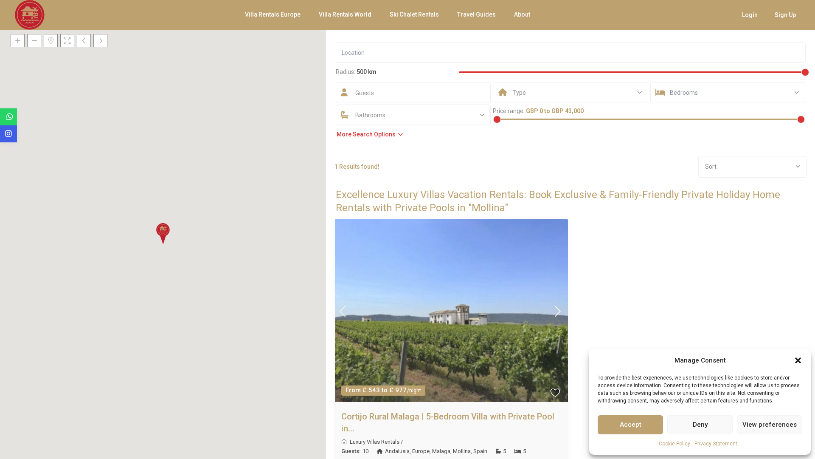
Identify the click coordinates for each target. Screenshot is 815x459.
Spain (480, 451)
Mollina (462, 451)
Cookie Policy (674, 444)
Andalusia (397, 451)
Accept (630, 424)
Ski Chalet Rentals (414, 14)
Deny (700, 424)
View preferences (769, 424)
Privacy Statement (715, 444)
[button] (798, 360)
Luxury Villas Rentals (374, 442)
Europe (421, 451)
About (522, 14)
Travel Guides (476, 14)
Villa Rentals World (345, 14)
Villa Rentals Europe (273, 14)
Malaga (441, 451)
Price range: (509, 111)
